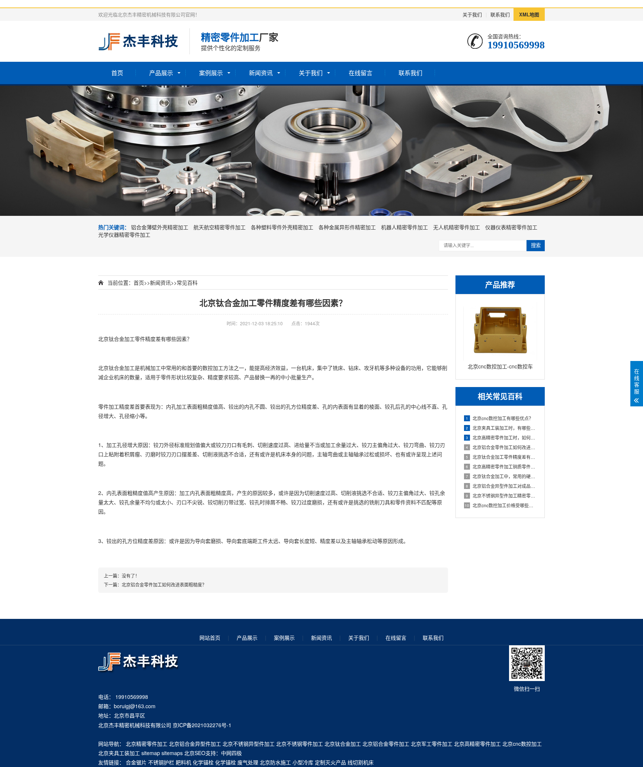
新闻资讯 (261, 72)
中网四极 (231, 753)
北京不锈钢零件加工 (299, 743)
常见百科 (187, 282)
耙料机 (183, 762)
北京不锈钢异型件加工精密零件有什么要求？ (501, 495)
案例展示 (211, 72)
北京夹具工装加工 (119, 753)
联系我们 (500, 14)
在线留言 (360, 72)
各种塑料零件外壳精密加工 (282, 227)
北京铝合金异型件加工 (195, 743)
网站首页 (209, 637)
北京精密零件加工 (146, 743)
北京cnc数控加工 (522, 743)
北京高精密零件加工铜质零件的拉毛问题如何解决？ (501, 466)
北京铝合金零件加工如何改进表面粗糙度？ (501, 447)
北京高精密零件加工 (477, 743)
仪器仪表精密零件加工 (511, 227)
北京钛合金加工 (116, 338)
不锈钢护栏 (161, 762)
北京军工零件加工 (431, 743)
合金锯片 (136, 762)
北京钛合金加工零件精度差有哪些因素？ (501, 457)
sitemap (150, 753)
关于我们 (472, 14)
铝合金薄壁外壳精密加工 (159, 227)
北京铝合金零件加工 (385, 743)
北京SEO (194, 753)
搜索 (536, 245)
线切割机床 (361, 762)
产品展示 (161, 72)
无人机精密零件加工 (456, 227)
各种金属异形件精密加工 (347, 227)
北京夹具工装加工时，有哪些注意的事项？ (501, 428)
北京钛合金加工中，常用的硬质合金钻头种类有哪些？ (501, 476)
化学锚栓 (203, 762)
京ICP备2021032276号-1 (202, 725)
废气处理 (247, 762)
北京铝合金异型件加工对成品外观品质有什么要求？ (501, 486)
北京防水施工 (275, 762)
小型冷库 (302, 762)
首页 (117, 72)
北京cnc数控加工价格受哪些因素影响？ (501, 505)
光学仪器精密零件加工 (124, 234)
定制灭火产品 (330, 762)
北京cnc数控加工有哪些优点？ (499, 418)
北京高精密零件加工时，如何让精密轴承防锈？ (501, 437)
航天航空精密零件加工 (219, 227)
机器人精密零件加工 (404, 227)
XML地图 (529, 14)
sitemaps (172, 753)
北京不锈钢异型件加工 (249, 743)
